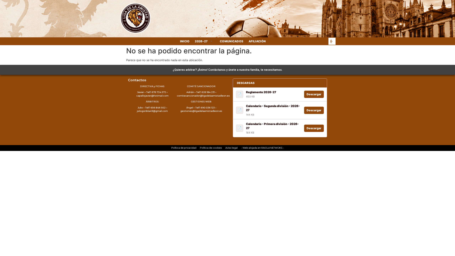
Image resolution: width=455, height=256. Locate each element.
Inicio (185, 41)
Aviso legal (231, 147)
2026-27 (201, 41)
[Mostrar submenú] (212, 41)
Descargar (314, 94)
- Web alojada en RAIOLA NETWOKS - (262, 147)
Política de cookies (211, 147)
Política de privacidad (183, 147)
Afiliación (257, 41)
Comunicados (231, 41)
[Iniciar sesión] (332, 41)
